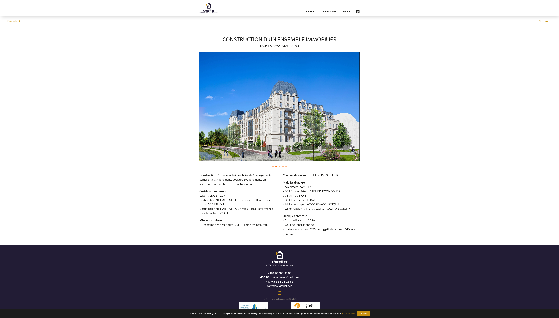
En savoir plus (348, 313)
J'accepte (363, 313)
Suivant (544, 21)
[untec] (253, 303)
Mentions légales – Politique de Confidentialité (279, 299)
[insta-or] (279, 292)
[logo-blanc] (279, 252)
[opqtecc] (305, 303)
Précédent (13, 21)
